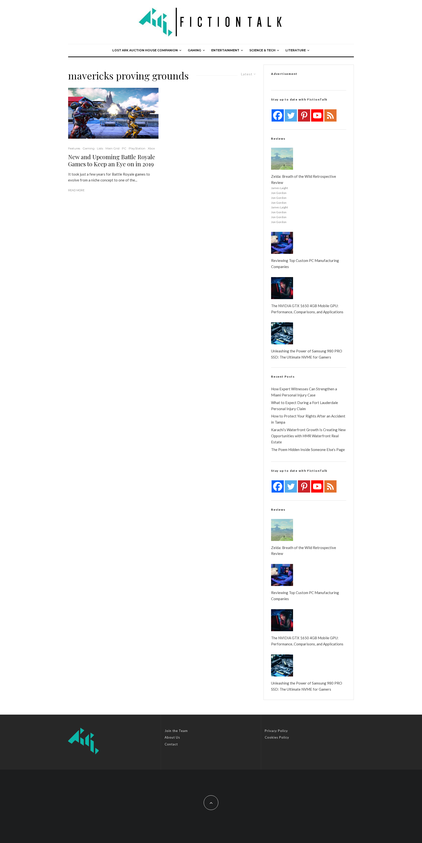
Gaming (194, 50)
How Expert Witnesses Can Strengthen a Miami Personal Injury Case (304, 392)
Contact (171, 744)
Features (74, 148)
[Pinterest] (304, 115)
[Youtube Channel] (317, 115)
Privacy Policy (276, 731)
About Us (172, 737)
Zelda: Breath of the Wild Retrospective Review (303, 179)
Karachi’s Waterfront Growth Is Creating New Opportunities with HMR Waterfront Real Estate (308, 435)
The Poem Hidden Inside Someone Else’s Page (308, 449)
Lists (100, 148)
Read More (76, 190)
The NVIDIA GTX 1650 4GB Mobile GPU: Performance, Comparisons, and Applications (307, 308)
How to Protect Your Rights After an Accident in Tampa (308, 419)
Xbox (151, 148)
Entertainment (225, 50)
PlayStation (137, 148)
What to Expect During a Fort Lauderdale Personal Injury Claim (304, 405)
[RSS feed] (330, 115)
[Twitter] (291, 115)
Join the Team (176, 731)
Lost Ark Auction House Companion (145, 50)
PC (124, 148)
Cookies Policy (277, 737)
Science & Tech (262, 50)
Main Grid (112, 148)
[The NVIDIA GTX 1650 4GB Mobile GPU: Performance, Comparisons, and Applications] (282, 288)
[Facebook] (278, 115)
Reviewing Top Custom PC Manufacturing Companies (305, 263)
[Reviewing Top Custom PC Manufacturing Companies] (282, 243)
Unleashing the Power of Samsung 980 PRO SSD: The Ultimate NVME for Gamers (306, 354)
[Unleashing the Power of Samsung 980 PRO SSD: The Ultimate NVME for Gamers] (282, 333)
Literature (295, 50)
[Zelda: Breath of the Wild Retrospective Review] (282, 159)
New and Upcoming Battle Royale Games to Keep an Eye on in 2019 (111, 160)
